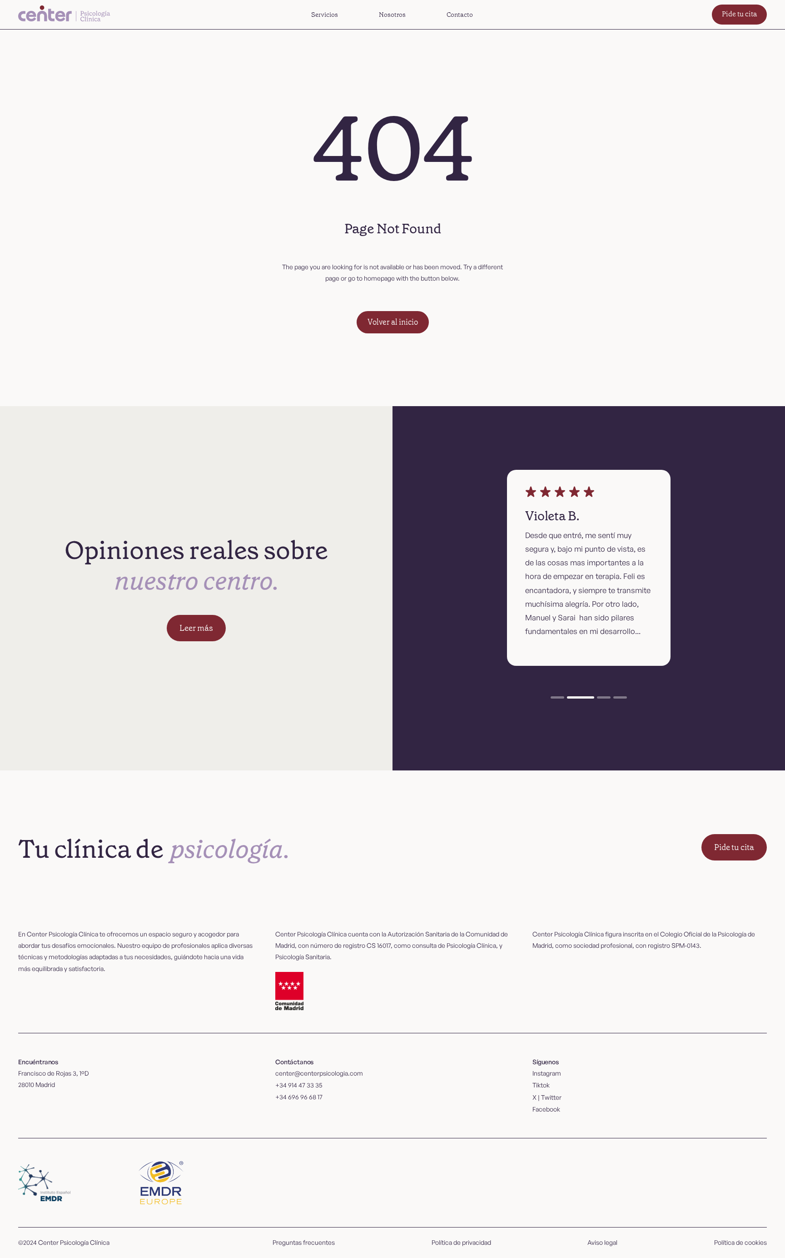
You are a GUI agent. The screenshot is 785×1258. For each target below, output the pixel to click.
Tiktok (541, 1085)
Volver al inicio (393, 322)
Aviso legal (602, 1242)
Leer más (196, 628)
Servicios (324, 14)
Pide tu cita (739, 14)
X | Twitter (546, 1097)
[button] (324, 14)
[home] (65, 14)
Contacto (460, 14)
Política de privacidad (461, 1242)
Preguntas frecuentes (304, 1242)
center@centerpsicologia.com (319, 1073)
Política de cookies (740, 1242)
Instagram (546, 1073)
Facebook (546, 1109)
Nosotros (392, 14)
